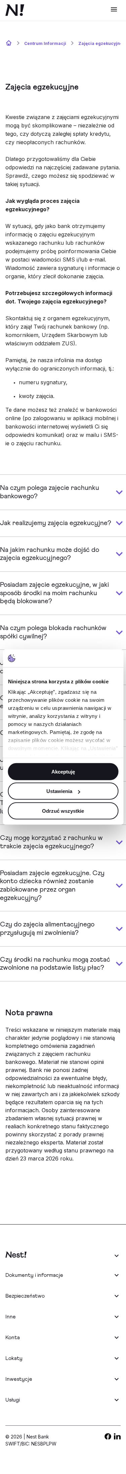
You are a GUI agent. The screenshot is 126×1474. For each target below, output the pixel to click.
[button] (63, 1255)
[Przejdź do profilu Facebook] (107, 1438)
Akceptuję (63, 771)
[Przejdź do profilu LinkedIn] (117, 1438)
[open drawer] (114, 9)
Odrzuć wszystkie (63, 810)
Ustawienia (59, 791)
